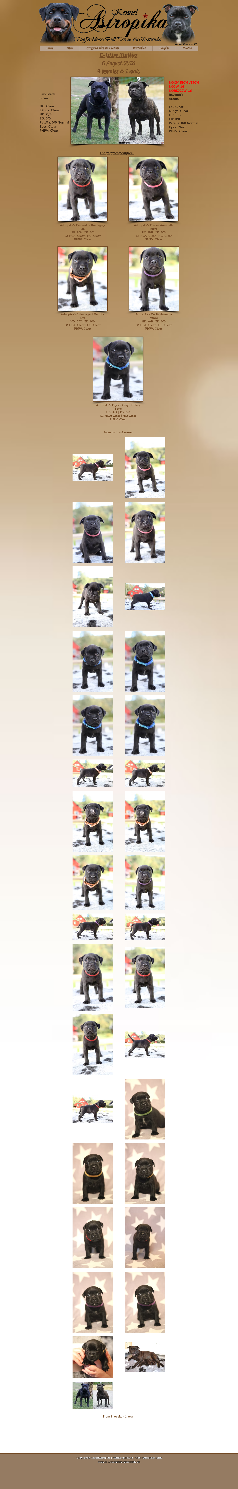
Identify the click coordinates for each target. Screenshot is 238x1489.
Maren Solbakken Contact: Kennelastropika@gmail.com (130, 1459)
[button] (103, 48)
